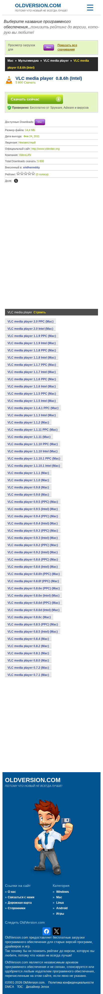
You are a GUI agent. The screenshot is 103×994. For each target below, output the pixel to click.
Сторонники (16, 908)
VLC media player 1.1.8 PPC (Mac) (32, 350)
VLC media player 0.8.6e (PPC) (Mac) (34, 588)
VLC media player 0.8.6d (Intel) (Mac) (34, 610)
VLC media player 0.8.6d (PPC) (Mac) (34, 603)
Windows (62, 892)
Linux (60, 902)
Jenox (45, 987)
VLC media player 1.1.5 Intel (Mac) (32, 401)
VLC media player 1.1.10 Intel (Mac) (33, 451)
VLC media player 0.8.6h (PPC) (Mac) (34, 574)
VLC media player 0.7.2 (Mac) (28, 667)
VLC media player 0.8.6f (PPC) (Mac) (33, 581)
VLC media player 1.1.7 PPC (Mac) (32, 365)
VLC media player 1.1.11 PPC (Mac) (33, 429)
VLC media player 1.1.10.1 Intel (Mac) (34, 466)
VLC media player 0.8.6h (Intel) (49, 78)
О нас (12, 892)
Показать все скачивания (67, 47)
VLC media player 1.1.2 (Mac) (28, 422)
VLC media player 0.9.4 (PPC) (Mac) (33, 516)
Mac (11, 60)
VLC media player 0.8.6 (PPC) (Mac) (33, 559)
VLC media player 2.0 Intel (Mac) (30, 329)
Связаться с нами (21, 897)
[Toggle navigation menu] (90, 7)
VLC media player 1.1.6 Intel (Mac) (32, 386)
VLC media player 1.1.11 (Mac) (29, 437)
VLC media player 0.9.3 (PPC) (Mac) (33, 530)
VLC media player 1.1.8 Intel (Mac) (32, 357)
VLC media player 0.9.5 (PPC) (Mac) (33, 502)
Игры (60, 913)
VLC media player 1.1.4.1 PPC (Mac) (33, 408)
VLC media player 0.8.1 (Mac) (28, 653)
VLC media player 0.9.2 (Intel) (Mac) (33, 552)
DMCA (9, 987)
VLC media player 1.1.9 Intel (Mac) (32, 343)
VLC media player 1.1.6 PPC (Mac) (32, 379)
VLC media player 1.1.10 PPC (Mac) (33, 444)
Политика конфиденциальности (71, 982)
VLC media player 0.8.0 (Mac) (28, 660)
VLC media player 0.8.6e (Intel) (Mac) (34, 595)
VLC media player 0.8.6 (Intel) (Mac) (33, 566)
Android (62, 908)
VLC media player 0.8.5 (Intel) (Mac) (33, 631)
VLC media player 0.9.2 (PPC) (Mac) (33, 545)
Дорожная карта (20, 902)
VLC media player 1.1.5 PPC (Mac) (32, 393)
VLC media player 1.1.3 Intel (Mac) (32, 415)
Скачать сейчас (25, 99)
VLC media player (56, 60)
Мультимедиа (28, 60)
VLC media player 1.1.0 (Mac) (28, 480)
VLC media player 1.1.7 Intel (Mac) (32, 372)
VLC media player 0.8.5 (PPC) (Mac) (33, 624)
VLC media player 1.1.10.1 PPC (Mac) (34, 458)
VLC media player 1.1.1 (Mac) (28, 473)
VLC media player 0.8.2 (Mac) (28, 646)
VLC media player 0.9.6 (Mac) (28, 494)
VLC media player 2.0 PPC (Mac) (31, 321)
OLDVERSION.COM (38, 5)
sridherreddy (31, 167)
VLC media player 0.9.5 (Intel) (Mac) (33, 509)
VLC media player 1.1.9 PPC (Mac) (32, 336)
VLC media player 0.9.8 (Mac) (28, 487)
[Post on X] (16, 181)
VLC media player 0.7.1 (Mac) (28, 675)
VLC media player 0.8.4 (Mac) (28, 639)
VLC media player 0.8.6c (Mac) (29, 617)
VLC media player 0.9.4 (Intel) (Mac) (33, 523)
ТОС (20, 987)
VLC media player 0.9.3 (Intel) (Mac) (33, 538)
